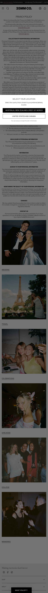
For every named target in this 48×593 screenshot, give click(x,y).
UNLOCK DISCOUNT (24, 586)
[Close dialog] (45, 549)
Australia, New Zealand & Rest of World (24, 110)
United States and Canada (24, 116)
